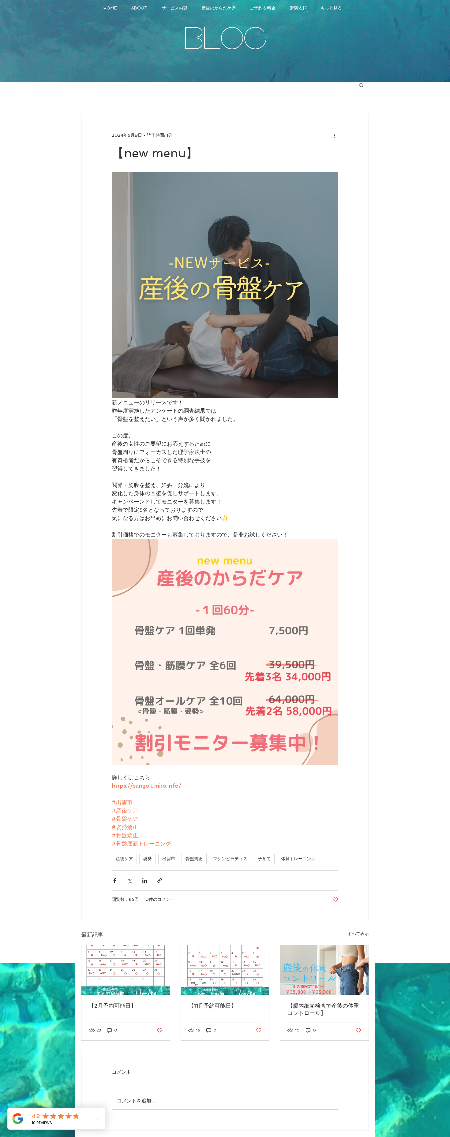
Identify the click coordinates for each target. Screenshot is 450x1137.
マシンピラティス (230, 858)
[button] (361, 84)
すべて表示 (358, 933)
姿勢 (147, 858)
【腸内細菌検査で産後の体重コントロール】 (323, 1009)
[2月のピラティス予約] (125, 970)
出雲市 (168, 858)
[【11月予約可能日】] (225, 970)
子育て (264, 858)
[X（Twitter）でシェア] (130, 880)
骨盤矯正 (194, 858)
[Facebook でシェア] (115, 880)
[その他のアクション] (334, 135)
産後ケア (124, 858)
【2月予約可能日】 (112, 1005)
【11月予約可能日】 (212, 1005)
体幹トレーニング (298, 858)
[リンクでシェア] (160, 880)
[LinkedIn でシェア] (145, 880)
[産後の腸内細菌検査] (324, 970)
